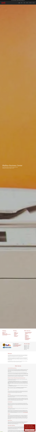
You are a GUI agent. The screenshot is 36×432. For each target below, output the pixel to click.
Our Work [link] (30, 2)
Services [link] (27, 2)
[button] (22, 2)
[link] (3, 2)
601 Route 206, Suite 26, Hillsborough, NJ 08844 (16, 346)
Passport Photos (27, 336)
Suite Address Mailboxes (27, 338)
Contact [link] (33, 2)
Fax (25, 334)
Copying (15, 332)
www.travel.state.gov (25, 412)
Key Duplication (27, 335)
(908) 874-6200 (16, 343)
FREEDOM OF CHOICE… (4, 333)
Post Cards (15, 334)
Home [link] (19, 2)
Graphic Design (27, 339)
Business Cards (16, 333)
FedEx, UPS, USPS (4, 332)
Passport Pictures (16, 335)
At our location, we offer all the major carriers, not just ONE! (6, 334)
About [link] (24, 2)
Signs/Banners (15, 336)
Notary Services (27, 337)
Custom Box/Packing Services (28, 332)
